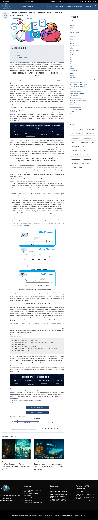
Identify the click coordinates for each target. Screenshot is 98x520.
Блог (61, 6)
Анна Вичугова (17, 18)
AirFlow (72, 25)
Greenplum (72, 36)
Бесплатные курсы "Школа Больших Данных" (82, 79)
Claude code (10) (76, 159)
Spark (71, 66)
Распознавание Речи (75, 109)
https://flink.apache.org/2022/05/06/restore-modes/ (25, 421)
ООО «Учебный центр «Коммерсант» (50, 515)
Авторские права (28, 500)
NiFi (71, 57)
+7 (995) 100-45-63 (5, 1)
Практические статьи (75, 104)
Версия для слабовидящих (58, 1)
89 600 (57, 383)
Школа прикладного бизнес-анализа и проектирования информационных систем (86, 494)
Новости (72, 102)
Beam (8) (74, 142)
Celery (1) (85, 150)
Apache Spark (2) (76, 138)
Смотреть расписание (37, 407)
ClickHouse (73, 30)
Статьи (72, 111)
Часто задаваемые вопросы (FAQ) (33, 502)
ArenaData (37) (87, 138)
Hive (71, 41)
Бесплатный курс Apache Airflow (78, 82)
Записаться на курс (37, 412)
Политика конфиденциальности (58, 494)
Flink (28, 18)
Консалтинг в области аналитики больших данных (85, 497)
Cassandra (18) (75, 150)
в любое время (30, 384)
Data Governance (74, 32)
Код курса (16, 131)
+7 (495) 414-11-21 (28, 6)
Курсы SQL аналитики (76, 98)
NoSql (71, 59)
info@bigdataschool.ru (30, 1)
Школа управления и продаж (84, 500)
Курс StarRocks (74, 95)
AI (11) (81, 129)
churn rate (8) (85, 154)
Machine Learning (74, 50)
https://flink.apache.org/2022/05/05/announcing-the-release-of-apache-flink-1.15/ (32, 423)
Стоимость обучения (57, 131)
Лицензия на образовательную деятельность (58, 489)
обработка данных (32, 429)
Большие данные (23, 429)
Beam (71, 27)
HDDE (16, 383)
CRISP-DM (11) (85, 163)
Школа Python (79, 491)
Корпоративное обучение (31, 493)
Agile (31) (74, 129)
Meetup (72, 52)
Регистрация (78, 6)
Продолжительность (44, 131)
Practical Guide (74, 64)
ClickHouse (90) (87, 159)
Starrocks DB (73, 70)
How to (72, 43)
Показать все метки (77, 167)
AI (70, 23)
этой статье (49, 87)
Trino (71, 73)
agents (71, 21)
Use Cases (72, 75)
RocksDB (12, 114)
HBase (71, 39)
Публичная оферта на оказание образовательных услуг (58, 492)
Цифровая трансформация (77, 114)
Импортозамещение (75, 91)
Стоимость (69, 6)
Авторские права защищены (20, 515)
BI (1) (93, 142)
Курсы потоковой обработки (78, 100)
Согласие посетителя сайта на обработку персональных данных (59, 500)
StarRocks (72, 68)
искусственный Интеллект (77, 93)
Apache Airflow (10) (76, 133)
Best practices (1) (84, 142)
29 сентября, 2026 (30, 136)
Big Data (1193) (75, 146)
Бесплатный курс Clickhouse (77, 86)
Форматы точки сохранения (24, 57)
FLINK (16, 134)
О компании (87, 6)
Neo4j (71, 55)
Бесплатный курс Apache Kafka (78, 84)
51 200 (57, 134)
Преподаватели (28, 495)
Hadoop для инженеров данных (37, 377)
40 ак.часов (44, 383)
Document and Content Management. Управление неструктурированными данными (48, 466)
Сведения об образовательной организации (32, 491)
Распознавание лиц (75, 107)
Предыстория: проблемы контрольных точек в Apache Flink (33, 52)
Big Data (14, 429)
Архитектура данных (75, 77)
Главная (49, 6)
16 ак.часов (44, 134)
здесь (58, 80)
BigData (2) (85, 146)
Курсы (56, 6)
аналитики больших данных (19, 392)
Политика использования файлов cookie (59, 497)
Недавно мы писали (16, 62)
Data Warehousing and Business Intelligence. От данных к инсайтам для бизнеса (15, 466)
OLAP (71, 61)
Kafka (71, 48)
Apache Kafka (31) (89, 133)
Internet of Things (74, 45)
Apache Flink (46, 62)
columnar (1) (75, 163)
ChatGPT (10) (75, 154)
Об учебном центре (29, 488)
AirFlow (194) (90, 129)
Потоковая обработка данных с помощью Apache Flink (27, 400)
